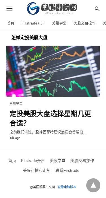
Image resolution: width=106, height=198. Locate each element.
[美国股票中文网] (52, 8)
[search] (97, 8)
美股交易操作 (85, 23)
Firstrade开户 (33, 23)
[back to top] (93, 185)
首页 (10, 23)
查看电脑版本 (67, 187)
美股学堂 (59, 23)
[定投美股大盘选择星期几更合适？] (53, 71)
